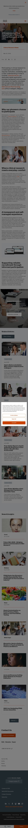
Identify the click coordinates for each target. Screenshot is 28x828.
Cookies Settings (14, 415)
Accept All (14, 422)
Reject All (14, 419)
